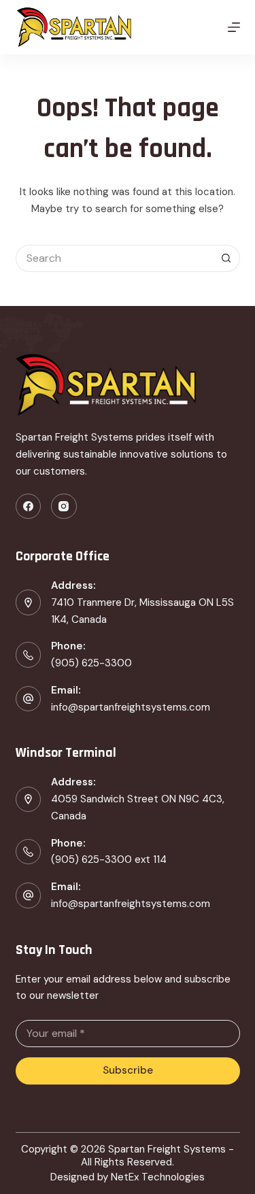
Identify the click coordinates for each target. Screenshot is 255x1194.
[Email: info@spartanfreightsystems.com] (28, 895)
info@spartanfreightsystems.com (130, 707)
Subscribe (128, 1070)
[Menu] (234, 27)
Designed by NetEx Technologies (127, 1177)
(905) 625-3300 (91, 663)
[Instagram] (64, 506)
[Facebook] (28, 506)
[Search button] (226, 258)
